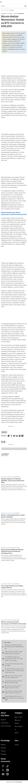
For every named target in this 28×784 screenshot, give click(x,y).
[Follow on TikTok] (7, 766)
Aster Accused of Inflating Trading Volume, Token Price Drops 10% (13, 691)
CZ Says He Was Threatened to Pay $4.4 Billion (14, 664)
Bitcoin (12, 10)
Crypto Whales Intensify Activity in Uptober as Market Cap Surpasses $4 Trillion (14, 698)
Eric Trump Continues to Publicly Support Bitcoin (12, 586)
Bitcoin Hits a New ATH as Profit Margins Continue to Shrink (13, 686)
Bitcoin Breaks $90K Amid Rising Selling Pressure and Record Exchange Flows (12, 551)
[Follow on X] (3, 770)
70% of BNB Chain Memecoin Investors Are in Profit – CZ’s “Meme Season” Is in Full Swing (14, 658)
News (7, 10)
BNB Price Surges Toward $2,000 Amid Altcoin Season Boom (13, 676)
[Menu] (1, 2)
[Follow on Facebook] (3, 766)
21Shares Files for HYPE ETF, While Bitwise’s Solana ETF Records (13, 652)
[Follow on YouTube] (3, 774)
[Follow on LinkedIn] (7, 770)
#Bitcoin (4, 432)
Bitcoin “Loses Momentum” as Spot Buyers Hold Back (13, 516)
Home (2, 10)
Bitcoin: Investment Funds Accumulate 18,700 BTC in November (13, 623)
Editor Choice (11, 476)
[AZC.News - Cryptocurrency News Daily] (14, 1)
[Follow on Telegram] (7, 774)
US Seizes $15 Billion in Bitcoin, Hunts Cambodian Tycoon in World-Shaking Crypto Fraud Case (14, 670)
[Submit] (25, 6)
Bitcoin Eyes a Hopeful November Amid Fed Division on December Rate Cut (14, 646)
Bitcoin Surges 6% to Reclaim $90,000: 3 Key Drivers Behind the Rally (12, 480)
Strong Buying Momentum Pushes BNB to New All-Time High (13, 681)
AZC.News (21, 13)
